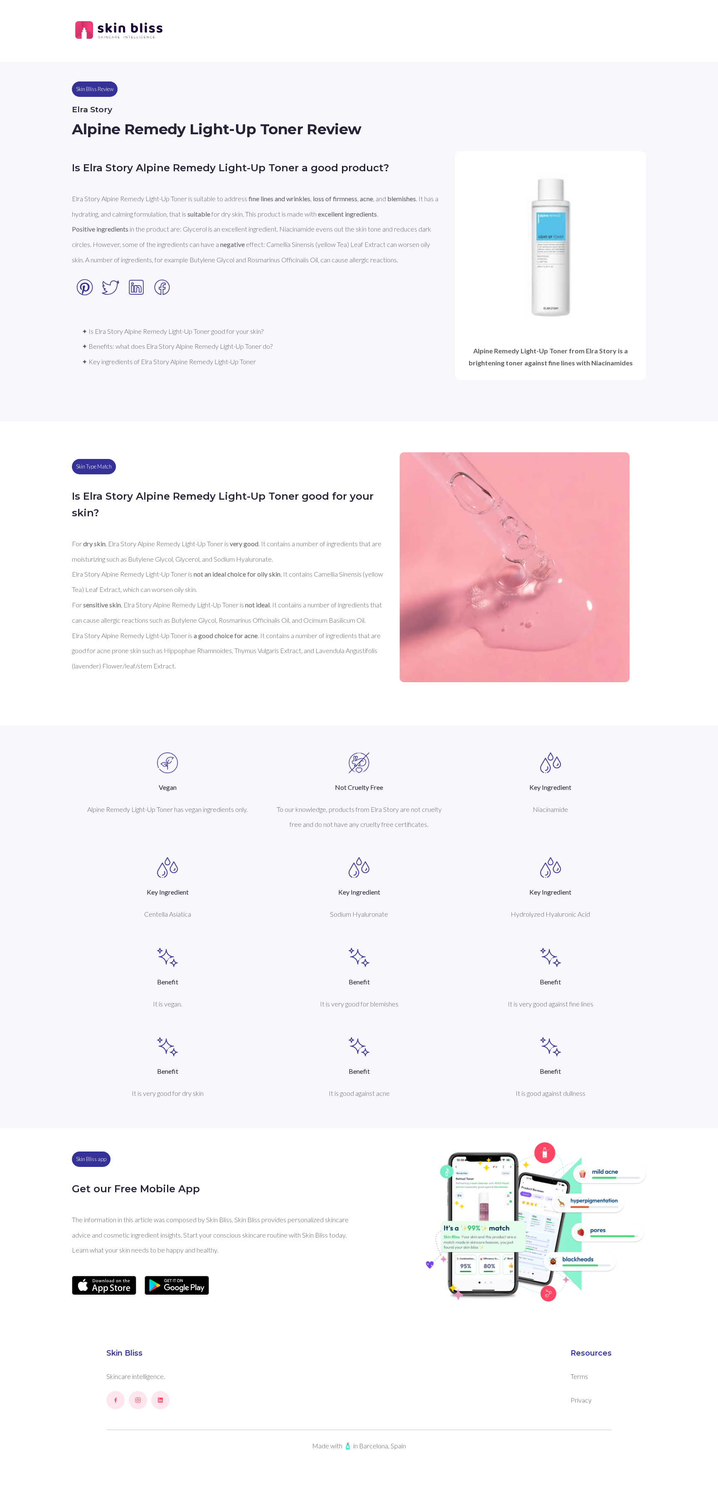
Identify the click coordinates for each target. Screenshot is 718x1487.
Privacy (581, 1400)
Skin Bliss (124, 1353)
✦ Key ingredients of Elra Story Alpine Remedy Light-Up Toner (169, 361)
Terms (579, 1376)
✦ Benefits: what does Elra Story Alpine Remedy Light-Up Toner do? (177, 346)
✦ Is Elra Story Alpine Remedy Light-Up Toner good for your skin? (172, 331)
